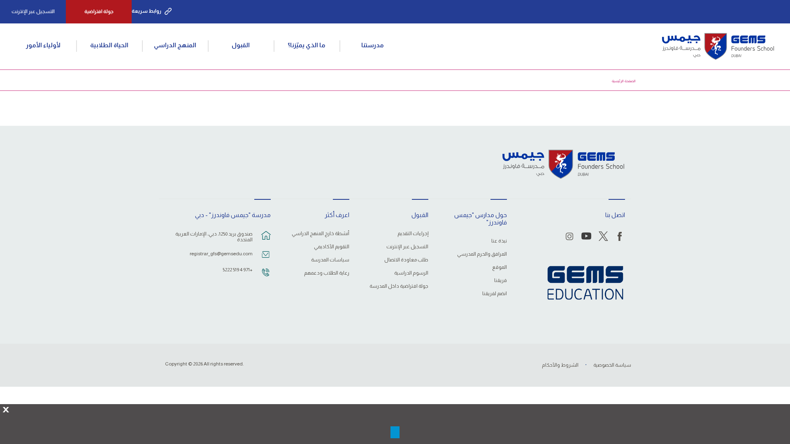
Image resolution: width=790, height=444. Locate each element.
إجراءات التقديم (412, 233)
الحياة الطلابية (109, 45)
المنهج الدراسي (175, 45)
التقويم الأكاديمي (331, 247)
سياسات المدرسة (330, 260)
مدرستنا (372, 45)
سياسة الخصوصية (612, 365)
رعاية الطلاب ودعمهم (326, 273)
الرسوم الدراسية (411, 273)
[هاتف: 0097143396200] (266, 276)
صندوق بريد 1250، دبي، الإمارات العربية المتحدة (214, 237)
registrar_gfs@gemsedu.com (221, 254)
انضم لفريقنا (494, 293)
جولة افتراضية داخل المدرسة (398, 286)
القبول (241, 45)
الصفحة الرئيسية (624, 81)
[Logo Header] (718, 46)
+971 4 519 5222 (238, 270)
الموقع (499, 267)
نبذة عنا (499, 241)
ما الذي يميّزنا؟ (306, 45)
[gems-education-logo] (585, 283)
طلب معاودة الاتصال (406, 260)
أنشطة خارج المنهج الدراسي (320, 233)
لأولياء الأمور (43, 45)
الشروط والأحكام (560, 365)
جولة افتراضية (99, 11)
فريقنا (500, 280)
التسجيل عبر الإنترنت (33, 11)
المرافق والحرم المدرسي (482, 254)
